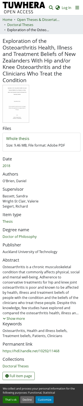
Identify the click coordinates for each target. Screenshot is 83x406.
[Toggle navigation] (77, 8)
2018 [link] (6, 165)
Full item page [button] (20, 376)
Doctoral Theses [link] (20, 24)
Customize (44, 400)
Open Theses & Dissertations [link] (38, 19)
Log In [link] (66, 7)
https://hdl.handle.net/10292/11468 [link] (31, 351)
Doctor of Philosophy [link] (20, 236)
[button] (24, 7)
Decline (27, 400)
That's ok (11, 400)
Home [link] (7, 19)
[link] (41, 138)
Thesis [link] (8, 221)
